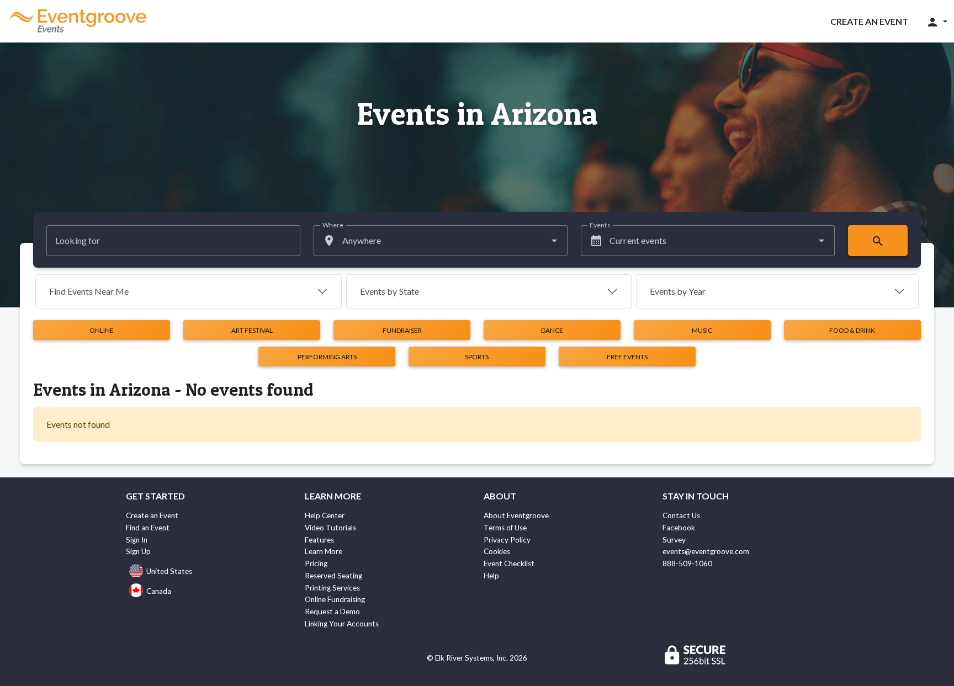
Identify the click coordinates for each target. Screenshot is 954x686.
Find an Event (147, 527)
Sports (477, 357)
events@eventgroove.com (705, 551)
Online (101, 330)
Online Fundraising (335, 599)
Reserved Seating (333, 575)
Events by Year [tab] (678, 291)
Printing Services (332, 587)
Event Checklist (509, 563)
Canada (158, 591)
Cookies (497, 551)
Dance (552, 330)
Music (702, 330)
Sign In (136, 539)
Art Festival (252, 330)
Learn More (323, 551)
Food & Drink (852, 330)
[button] (936, 21)
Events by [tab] (389, 291)
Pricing (316, 563)
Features (319, 539)
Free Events (627, 357)
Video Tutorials (330, 527)
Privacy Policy (507, 539)
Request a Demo (332, 611)
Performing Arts (327, 357)
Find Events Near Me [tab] (89, 291)
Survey (674, 539)
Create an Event (869, 21)
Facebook (678, 527)
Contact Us (681, 515)
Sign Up (138, 551)
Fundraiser (402, 330)
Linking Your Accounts (342, 623)
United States (169, 571)
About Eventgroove (516, 515)
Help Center (324, 515)
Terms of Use (505, 527)
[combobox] (441, 240)
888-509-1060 (687, 563)
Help (491, 575)
